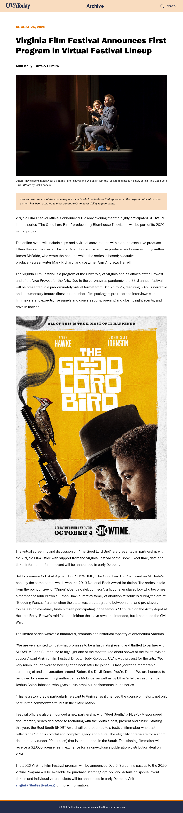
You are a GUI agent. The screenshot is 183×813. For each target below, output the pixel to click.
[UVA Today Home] (18, 6)
